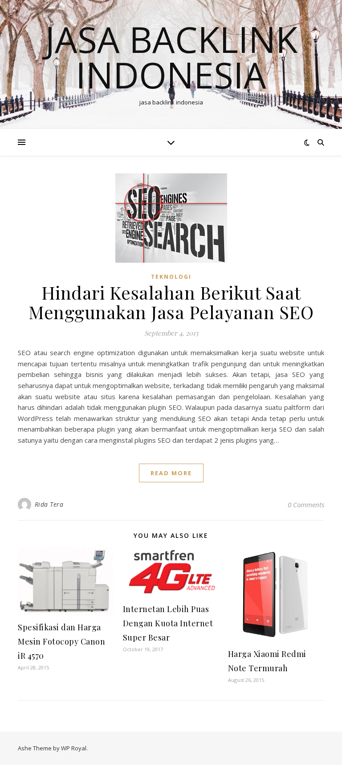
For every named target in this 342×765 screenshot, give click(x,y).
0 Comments (306, 504)
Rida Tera (49, 504)
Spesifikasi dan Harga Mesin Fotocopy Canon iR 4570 (61, 641)
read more (171, 473)
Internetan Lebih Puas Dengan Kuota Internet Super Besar (168, 623)
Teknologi (171, 276)
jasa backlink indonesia (171, 56)
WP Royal (73, 748)
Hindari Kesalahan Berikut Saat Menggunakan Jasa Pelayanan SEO (171, 302)
